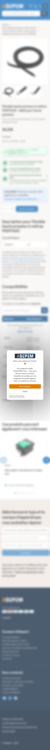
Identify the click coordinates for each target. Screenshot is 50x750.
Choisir (25, 391)
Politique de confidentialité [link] (17, 397)
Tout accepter (25, 386)
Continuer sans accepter (16, 395)
